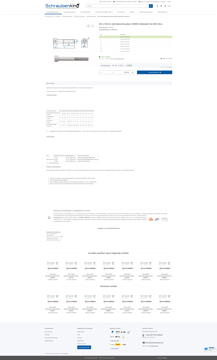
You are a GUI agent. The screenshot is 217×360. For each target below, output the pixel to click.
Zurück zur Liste (50, 16)
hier (69, 221)
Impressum (80, 340)
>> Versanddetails (114, 348)
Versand (170, 67)
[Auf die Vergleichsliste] (88, 26)
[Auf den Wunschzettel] (93, 26)
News (169, 1)
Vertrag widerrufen (84, 347)
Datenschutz (80, 332)
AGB (78, 334)
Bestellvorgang (49, 340)
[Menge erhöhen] (132, 72)
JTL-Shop (165, 358)
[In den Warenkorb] (46, 22)
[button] (157, 6)
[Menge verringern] (101, 72)
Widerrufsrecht (81, 343)
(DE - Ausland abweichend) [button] (117, 58)
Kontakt (163, 1)
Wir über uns (48, 332)
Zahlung (47, 334)
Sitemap (79, 338)
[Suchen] (151, 6)
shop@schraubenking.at (152, 1)
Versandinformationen (51, 338)
